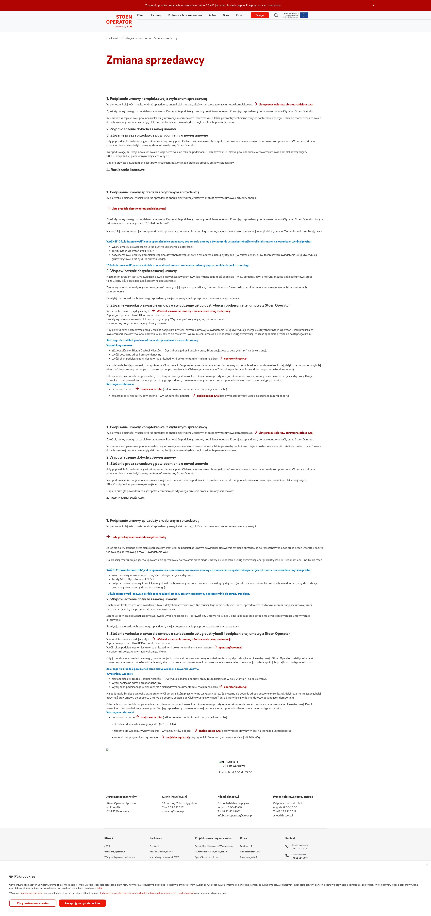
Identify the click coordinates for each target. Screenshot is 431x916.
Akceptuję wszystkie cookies (82, 903)
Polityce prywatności (31, 892)
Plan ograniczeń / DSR (250, 851)
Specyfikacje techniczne (206, 857)
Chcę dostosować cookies (33, 903)
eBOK (107, 846)
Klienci (140, 15)
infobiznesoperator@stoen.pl (235, 815)
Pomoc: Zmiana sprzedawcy (161, 38)
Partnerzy (156, 15)
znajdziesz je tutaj (151, 389)
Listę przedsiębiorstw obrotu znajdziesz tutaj (286, 104)
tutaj (99, 887)
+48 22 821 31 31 (299, 848)
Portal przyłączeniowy (115, 851)
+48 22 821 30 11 (299, 857)
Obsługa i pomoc (132, 38)
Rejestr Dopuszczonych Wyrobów (211, 851)
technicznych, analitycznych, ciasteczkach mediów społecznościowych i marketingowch (147, 892)
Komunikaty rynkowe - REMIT (164, 857)
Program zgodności (249, 857)
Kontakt (240, 15)
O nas (226, 15)
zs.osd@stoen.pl (283, 815)
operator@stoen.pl (235, 358)
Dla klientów (114, 38)
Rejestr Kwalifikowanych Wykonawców (214, 846)
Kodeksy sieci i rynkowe (161, 851)
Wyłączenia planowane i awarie (119, 857)
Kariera (212, 15)
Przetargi (154, 846)
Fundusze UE (246, 846)
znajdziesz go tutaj (208, 395)
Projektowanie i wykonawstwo (185, 15)
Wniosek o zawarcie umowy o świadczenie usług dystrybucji (193, 311)
